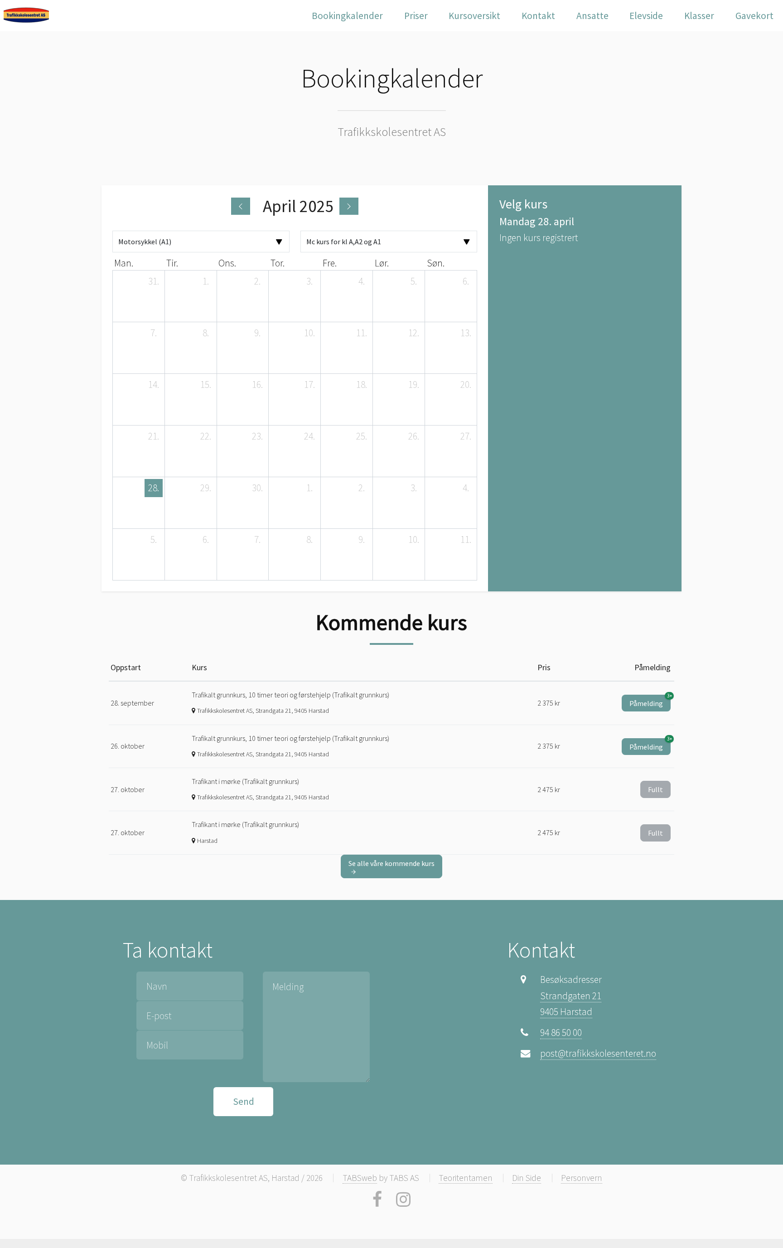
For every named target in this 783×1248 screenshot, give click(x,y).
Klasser (699, 16)
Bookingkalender (347, 16)
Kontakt (538, 16)
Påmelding (650, 701)
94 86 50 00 (561, 1032)
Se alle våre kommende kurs (391, 863)
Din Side (526, 1177)
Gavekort (754, 16)
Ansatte (592, 16)
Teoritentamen (466, 1177)
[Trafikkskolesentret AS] (26, 15)
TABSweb (360, 1177)
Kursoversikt (474, 16)
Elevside (646, 16)
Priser (416, 16)
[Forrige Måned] (240, 206)
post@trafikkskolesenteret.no (598, 1053)
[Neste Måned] (348, 206)
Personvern (581, 1177)
